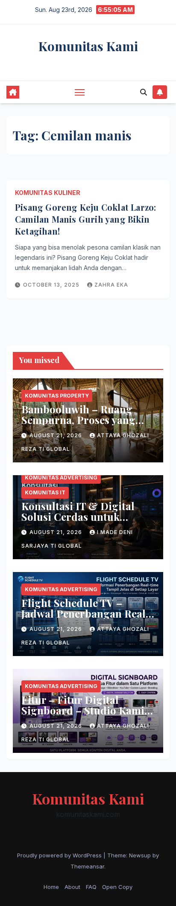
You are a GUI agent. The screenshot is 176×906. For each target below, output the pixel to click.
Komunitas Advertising (61, 477)
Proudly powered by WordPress (60, 855)
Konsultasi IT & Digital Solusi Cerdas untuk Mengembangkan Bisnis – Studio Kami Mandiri (84, 522)
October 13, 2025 (52, 285)
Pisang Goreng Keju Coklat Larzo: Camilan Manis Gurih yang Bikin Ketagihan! (85, 219)
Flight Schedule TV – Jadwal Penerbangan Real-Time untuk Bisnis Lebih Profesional (85, 619)
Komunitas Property (57, 395)
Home (51, 886)
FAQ (91, 886)
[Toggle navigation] (79, 92)
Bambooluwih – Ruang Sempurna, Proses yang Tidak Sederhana (78, 419)
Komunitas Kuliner (47, 192)
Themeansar (87, 866)
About (72, 886)
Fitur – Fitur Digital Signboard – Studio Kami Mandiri (82, 710)
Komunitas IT (45, 492)
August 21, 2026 (56, 435)
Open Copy (117, 886)
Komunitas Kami (88, 46)
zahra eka (111, 285)
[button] (143, 92)
